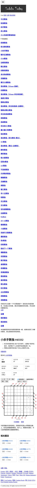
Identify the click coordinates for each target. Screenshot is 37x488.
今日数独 (4, 19)
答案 (22, 422)
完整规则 (3, 351)
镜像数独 (4, 177)
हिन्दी (14, 475)
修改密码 (4, 322)
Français (3, 473)
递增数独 (4, 264)
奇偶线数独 (5, 272)
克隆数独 (4, 78)
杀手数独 (4, 27)
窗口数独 (4, 189)
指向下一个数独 (6, 248)
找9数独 (3, 240)
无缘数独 (4, 181)
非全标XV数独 (6, 126)
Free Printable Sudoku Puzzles (9, 482)
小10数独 (4, 58)
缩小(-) (24, 381)
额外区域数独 (5, 55)
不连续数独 (5, 170)
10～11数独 (5, 221)
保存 (3, 381)
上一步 (3, 379)
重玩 (13, 379)
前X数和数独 (5, 47)
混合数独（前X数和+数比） (11, 138)
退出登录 (12, 15)
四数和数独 (5, 70)
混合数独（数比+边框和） (10, 146)
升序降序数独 (5, 173)
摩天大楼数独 (5, 82)
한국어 (31, 471)
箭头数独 (4, 284)
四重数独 (4, 90)
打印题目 (16, 422)
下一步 (8, 379)
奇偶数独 (4, 268)
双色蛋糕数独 (5, 209)
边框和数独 (5, 62)
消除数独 (4, 300)
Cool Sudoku (8, 480)
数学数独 (4, 260)
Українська (8, 477)
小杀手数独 (5, 51)
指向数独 (4, 134)
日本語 (26, 471)
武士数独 (4, 31)
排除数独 (4, 118)
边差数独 (4, 213)
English (3, 471)
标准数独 (4, 23)
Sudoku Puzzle (20, 480)
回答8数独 (4, 162)
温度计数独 (5, 98)
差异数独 (4, 280)
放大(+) (19, 381)
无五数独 (4, 201)
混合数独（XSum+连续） (10, 86)
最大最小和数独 (6, 130)
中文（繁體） (19, 471)
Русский (25, 473)
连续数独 (4, 122)
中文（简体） (10, 471)
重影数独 (4, 237)
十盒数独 (4, 229)
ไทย (17, 475)
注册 (8, 15)
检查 (7, 381)
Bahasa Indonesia (31, 475)
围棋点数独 (5, 102)
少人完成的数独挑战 (8, 35)
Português (19, 473)
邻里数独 (4, 256)
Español (14, 473)
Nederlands (4, 475)
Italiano (31, 473)
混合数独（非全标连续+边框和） (13, 106)
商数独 (3, 185)
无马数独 (4, 205)
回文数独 (4, 288)
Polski (2, 477)
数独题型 (5, 39)
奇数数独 (4, 296)
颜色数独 (4, 150)
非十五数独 (5, 193)
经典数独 (4, 43)
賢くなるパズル (30, 480)
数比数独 (4, 66)
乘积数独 (4, 154)
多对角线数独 (5, 74)
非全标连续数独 (6, 114)
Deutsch (8, 473)
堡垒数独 (4, 276)
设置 (2, 314)
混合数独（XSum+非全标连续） (12, 94)
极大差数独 (5, 158)
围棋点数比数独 (6, 110)
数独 (2, 480)
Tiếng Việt (22, 475)
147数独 (4, 166)
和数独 (3, 197)
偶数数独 (4, 252)
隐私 (5, 468)
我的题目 (4, 318)
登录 (5, 15)
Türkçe (10, 475)
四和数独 (4, 244)
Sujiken (3, 217)
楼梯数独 (4, 225)
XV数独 (3, 142)
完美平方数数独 (6, 233)
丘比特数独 (5, 292)
